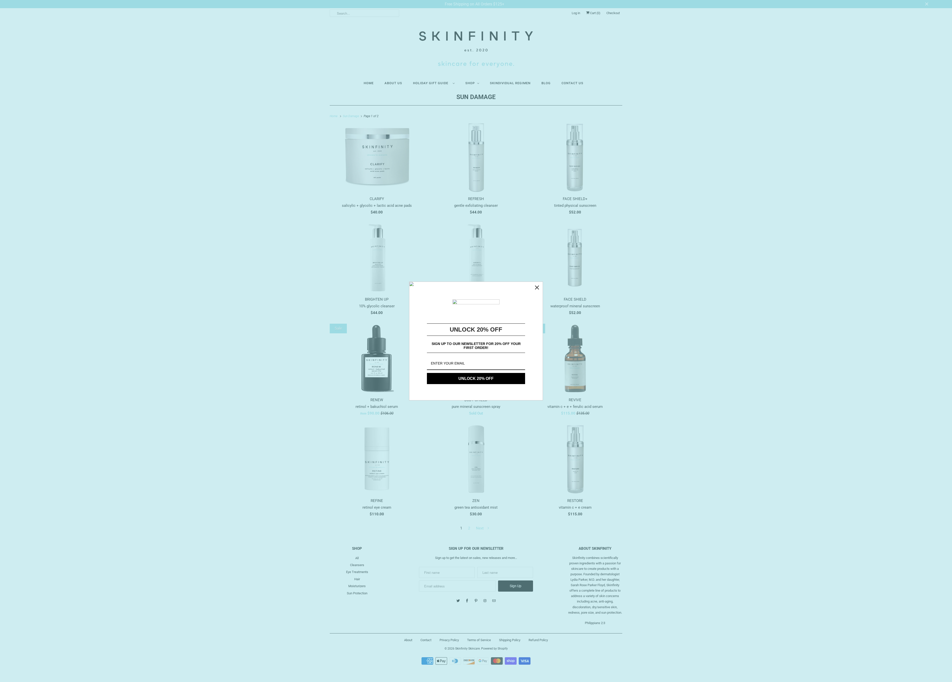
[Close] (537, 287)
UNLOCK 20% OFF (476, 378)
